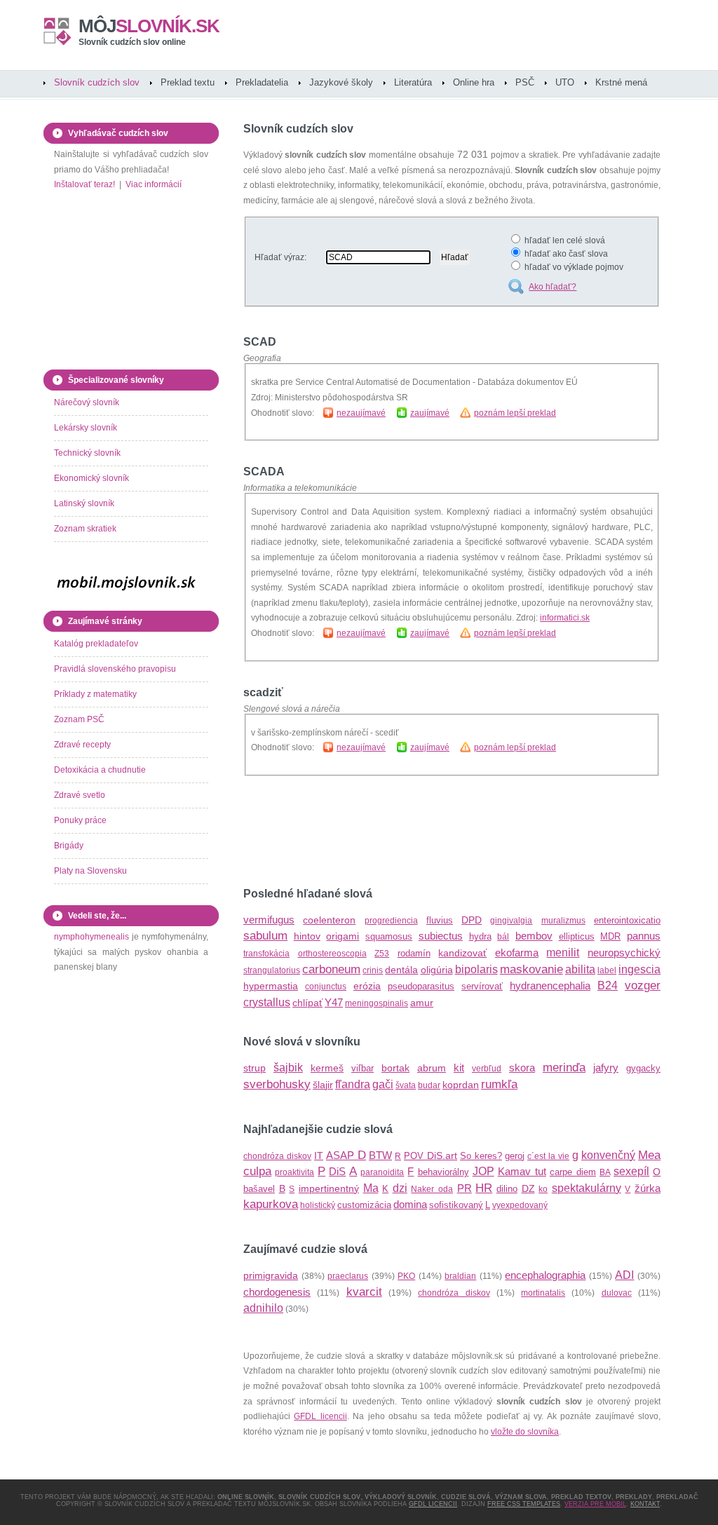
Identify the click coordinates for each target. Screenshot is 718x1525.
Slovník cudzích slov (97, 82)
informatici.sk (565, 618)
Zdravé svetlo (79, 795)
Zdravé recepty (82, 745)
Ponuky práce (80, 820)
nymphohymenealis (91, 937)
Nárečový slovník (86, 402)
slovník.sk (149, 25)
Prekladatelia (262, 82)
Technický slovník (87, 453)
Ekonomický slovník (91, 478)
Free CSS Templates (523, 1503)
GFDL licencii (320, 1416)
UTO (564, 82)
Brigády (68, 845)
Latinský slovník (84, 503)
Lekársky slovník (85, 428)
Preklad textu (188, 82)
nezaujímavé (361, 413)
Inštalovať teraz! (84, 184)
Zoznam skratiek (85, 529)
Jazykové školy (341, 82)
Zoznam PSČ (79, 719)
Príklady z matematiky (95, 694)
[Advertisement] (407, 832)
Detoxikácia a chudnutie (100, 770)
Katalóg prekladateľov (96, 644)
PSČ (524, 82)
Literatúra (413, 82)
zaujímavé (429, 413)
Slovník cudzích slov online (132, 42)
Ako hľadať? (552, 287)
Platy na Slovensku (90, 871)
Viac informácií (154, 184)
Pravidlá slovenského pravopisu (115, 669)
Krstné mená (621, 82)
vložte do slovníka (525, 1432)
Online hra (473, 82)
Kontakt (645, 1503)
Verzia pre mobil (595, 1503)
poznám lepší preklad (515, 413)
